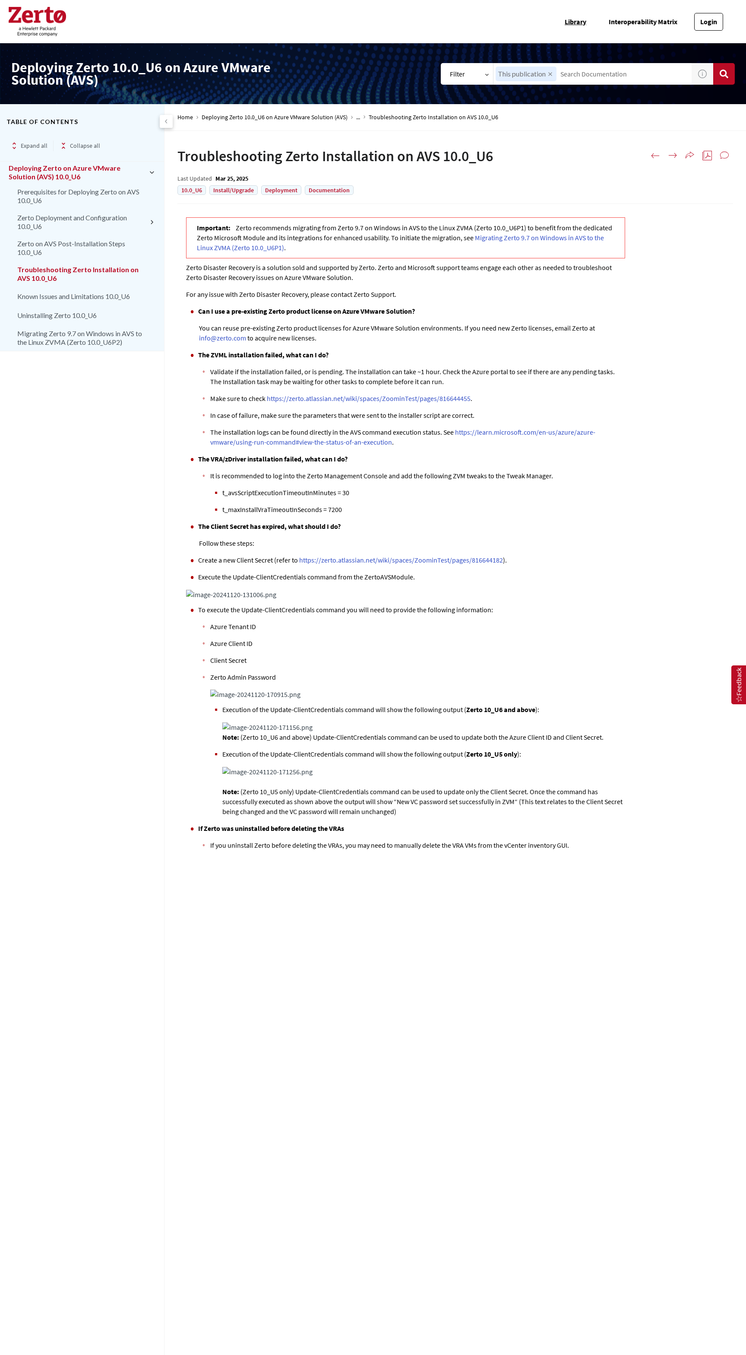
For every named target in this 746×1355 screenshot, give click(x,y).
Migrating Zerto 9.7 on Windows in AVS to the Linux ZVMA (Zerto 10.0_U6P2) (79, 337)
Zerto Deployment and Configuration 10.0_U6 (72, 221)
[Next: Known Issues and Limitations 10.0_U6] (672, 155)
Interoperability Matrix (643, 21)
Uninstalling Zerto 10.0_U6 (57, 315)
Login (708, 21)
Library (575, 21)
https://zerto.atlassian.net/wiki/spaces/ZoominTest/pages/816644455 (369, 398)
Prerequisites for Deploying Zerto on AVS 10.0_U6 (78, 196)
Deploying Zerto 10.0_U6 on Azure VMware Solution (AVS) (275, 117)
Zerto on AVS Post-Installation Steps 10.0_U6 (71, 247)
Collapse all (85, 145)
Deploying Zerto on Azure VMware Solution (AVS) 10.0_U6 (64, 172)
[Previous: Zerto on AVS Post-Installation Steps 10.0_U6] (655, 155)
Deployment (281, 190)
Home (185, 117)
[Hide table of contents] (166, 121)
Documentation (329, 190)
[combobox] (592, 74)
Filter (457, 74)
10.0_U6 (191, 190)
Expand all (34, 145)
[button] (550, 74)
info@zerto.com (222, 338)
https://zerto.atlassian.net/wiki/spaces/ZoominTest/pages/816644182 (401, 560)
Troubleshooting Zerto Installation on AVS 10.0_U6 (78, 273)
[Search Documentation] (724, 74)
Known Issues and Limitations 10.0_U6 (73, 296)
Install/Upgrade (233, 190)
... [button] (358, 117)
